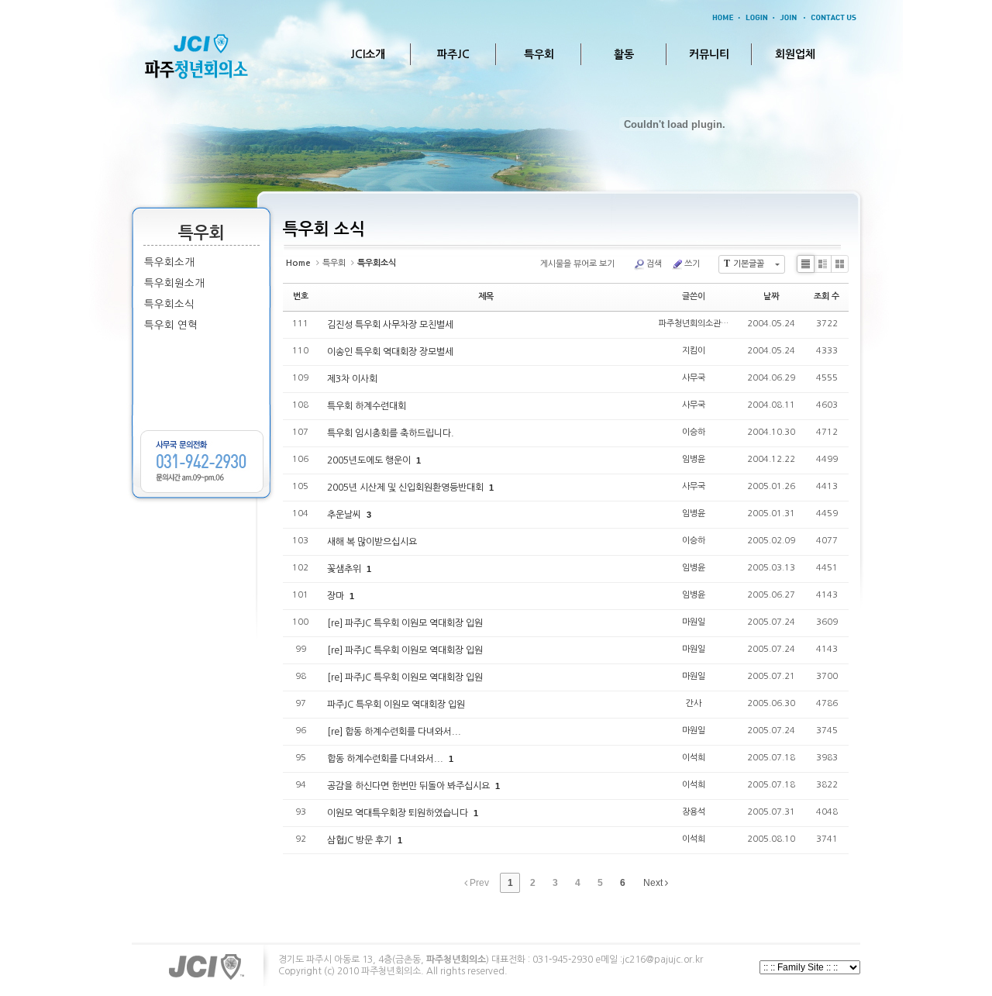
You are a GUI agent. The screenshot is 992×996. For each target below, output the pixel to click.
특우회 (539, 54)
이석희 (693, 757)
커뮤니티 (709, 54)
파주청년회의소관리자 (697, 323)
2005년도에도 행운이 (370, 460)
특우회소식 (169, 304)
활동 (624, 54)
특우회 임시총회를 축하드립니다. (390, 433)
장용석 (693, 812)
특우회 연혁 (171, 325)
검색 (654, 264)
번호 (300, 296)
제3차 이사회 (352, 379)
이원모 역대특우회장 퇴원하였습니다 (398, 813)
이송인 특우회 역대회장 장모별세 (390, 352)
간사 (693, 703)
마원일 (693, 622)
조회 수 (826, 296)
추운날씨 (345, 514)
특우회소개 (169, 262)
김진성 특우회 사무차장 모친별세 (390, 324)
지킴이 (693, 350)
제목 (486, 296)
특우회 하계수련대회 (366, 406)
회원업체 (795, 54)
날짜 (771, 296)
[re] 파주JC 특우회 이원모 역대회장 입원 (405, 623)
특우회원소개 (174, 283)
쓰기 (692, 264)
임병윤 (693, 459)
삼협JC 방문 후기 (360, 840)
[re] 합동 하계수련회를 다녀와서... (394, 731)
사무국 (693, 378)
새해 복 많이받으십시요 (372, 541)
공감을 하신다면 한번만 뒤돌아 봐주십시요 (409, 786)
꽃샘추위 (345, 569)
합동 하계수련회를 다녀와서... (386, 758)
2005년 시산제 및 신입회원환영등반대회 (406, 487)
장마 (336, 596)
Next (654, 882)
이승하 (693, 432)
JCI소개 (367, 54)
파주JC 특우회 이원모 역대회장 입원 (396, 704)
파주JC (453, 54)
